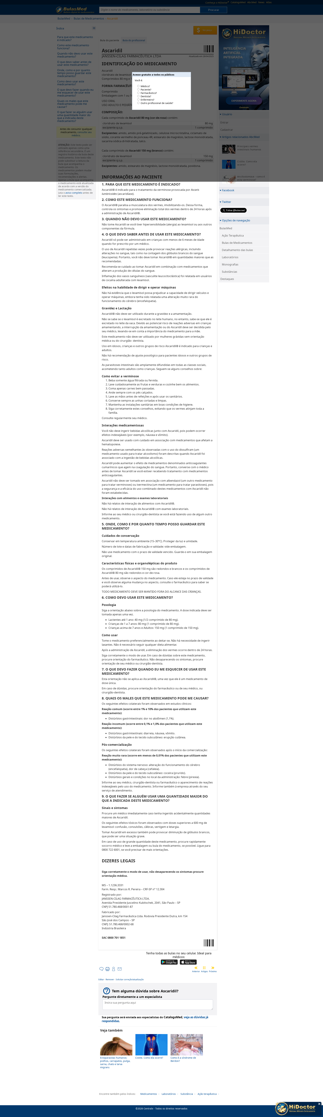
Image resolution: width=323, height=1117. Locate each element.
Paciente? (146, 89)
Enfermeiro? (147, 99)
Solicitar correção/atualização (130, 979)
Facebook (228, 190)
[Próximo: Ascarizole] (212, 967)
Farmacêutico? (149, 93)
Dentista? (146, 96)
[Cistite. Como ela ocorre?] (151, 1054)
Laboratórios (230, 257)
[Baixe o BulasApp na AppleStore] (188, 962)
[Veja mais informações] (298, 1109)
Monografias (230, 264)
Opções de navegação (236, 220)
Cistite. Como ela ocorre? (149, 1057)
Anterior (196, 971)
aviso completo (73, 192)
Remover (110, 979)
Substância (187, 1093)
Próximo (213, 971)
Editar (101, 979)
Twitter (226, 202)
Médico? (145, 86)
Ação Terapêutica (233, 235)
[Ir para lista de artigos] (204, 967)
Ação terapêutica (207, 1093)
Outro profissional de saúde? (157, 103)
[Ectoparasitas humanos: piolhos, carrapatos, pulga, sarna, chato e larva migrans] (116, 1054)
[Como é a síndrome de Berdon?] (187, 1054)
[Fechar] (319, 1104)
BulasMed (226, 228)
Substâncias (229, 272)
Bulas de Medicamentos (237, 243)
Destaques (227, 279)
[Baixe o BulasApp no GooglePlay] (169, 962)
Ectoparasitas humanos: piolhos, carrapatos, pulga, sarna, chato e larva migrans (115, 1062)
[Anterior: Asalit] (196, 967)
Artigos (204, 971)
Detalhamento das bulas (237, 250)
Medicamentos (148, 1093)
